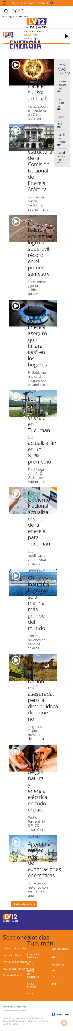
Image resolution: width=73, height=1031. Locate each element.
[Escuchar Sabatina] (67, 36)
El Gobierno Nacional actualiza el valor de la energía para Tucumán (39, 518)
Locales (7, 955)
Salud (18, 975)
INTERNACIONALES (36, 60)
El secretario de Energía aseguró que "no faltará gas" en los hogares (39, 336)
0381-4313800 (10, 1023)
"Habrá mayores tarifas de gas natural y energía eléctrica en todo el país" (38, 781)
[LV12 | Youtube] (64, 924)
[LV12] (11, 921)
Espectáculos (23, 962)
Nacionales (10, 968)
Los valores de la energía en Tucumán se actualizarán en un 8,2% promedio (42, 430)
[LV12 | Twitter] (64, 917)
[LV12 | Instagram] (57, 924)
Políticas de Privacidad (15, 1010)
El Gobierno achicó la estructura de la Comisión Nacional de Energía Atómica (40, 161)
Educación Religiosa (33, 956)
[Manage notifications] (64, 1023)
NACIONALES (33, 125)
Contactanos (59, 949)
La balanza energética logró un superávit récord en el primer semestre (40, 248)
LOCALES (32, 392)
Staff (54, 956)
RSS (53, 984)
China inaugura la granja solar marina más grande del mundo (38, 603)
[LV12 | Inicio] (69, 936)
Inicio (6, 948)
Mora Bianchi (31, 985)
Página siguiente (23, 904)
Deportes (20, 955)
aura (30, 993)
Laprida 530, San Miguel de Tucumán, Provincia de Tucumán (23, 1019)
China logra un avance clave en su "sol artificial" (38, 82)
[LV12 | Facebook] (57, 917)
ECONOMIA (33, 216)
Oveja (30, 964)
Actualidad (9, 962)
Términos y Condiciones (14, 1006)
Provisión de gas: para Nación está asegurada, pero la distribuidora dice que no (43, 690)
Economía (9, 975)
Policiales (21, 948)
